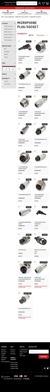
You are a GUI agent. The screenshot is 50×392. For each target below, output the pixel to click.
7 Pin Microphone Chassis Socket (23, 167)
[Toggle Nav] (2, 3)
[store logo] (10, 3)
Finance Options (5, 361)
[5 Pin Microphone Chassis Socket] (25, 102)
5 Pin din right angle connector (40, 223)
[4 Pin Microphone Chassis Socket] (41, 74)
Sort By (31, 35)
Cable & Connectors (9, 16)
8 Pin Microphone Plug (41, 139)
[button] (42, 35)
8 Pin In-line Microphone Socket (24, 140)
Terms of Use (14, 362)
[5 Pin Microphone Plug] (25, 74)
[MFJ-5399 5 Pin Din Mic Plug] (41, 240)
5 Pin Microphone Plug (24, 84)
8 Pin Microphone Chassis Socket (39, 57)
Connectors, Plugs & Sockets (21, 16)
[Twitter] (48, 368)
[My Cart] (47, 3)
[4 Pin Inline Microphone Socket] (25, 213)
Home (2, 16)
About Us (12, 350)
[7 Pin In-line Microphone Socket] (41, 102)
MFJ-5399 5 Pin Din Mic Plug (40, 250)
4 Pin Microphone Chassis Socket (39, 85)
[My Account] (39, 3)
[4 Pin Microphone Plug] (41, 157)
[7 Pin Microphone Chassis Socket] (25, 157)
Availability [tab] (6, 78)
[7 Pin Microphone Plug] (25, 185)
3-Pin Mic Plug (22, 249)
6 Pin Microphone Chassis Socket (39, 195)
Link (24, 12)
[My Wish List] (43, 3)
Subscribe (43, 356)
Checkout (3, 351)
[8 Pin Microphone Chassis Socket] (41, 47)
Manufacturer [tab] (6, 46)
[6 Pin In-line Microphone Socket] (41, 268)
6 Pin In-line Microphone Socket (40, 278)
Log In (3, 355)
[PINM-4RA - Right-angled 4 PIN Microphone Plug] (25, 268)
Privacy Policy (14, 366)
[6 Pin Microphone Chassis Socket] (41, 185)
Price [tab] (3, 63)
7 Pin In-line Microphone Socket (40, 112)
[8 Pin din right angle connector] (25, 47)
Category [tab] (5, 23)
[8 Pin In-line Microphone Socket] (25, 130)
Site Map (12, 353)
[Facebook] (45, 368)
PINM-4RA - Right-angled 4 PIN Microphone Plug (25, 278)
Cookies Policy (14, 368)
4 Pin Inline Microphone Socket (25, 223)
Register (3, 353)
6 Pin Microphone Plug (24, 308)
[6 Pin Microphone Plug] (25, 299)
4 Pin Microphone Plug (41, 167)
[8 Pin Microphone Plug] (41, 130)
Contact (12, 351)
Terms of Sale (14, 364)
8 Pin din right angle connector (24, 57)
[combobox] (26, 3)
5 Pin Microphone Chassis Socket (23, 112)
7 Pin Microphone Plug (24, 194)
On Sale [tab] (4, 74)
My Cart (3, 350)
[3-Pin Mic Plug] (25, 240)
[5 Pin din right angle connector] (41, 213)
